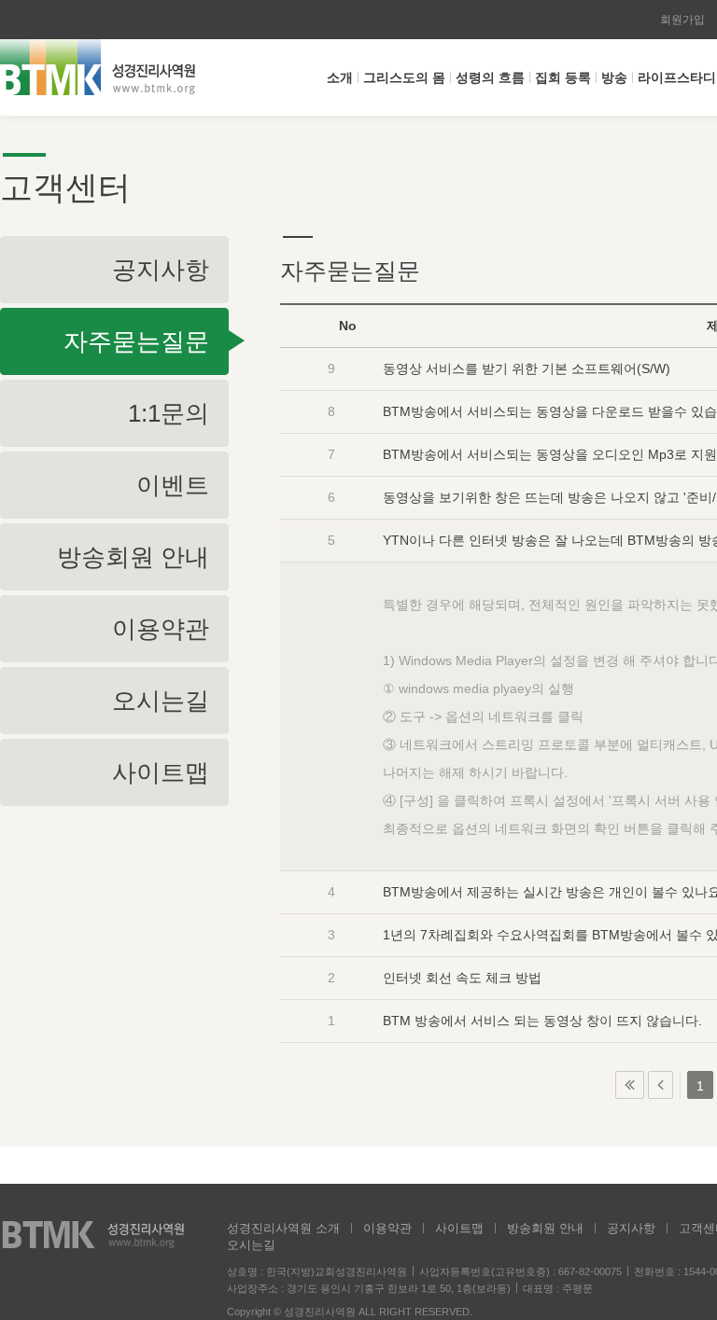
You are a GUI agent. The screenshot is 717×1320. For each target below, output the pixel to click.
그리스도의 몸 (404, 77)
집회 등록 (563, 77)
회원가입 (682, 19)
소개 (340, 77)
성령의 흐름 (490, 77)
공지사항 (631, 1228)
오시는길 (251, 1245)
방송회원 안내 (545, 1228)
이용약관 (387, 1228)
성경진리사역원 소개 (283, 1228)
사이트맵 (459, 1228)
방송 (614, 77)
